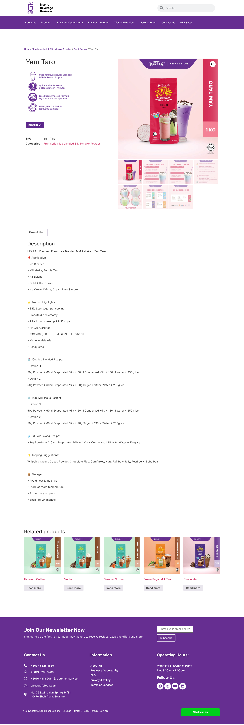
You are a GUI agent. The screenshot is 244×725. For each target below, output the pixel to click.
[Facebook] (160, 686)
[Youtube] (175, 686)
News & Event (148, 22)
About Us (30, 22)
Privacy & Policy (81, 711)
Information (101, 655)
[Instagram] (167, 686)
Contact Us (168, 22)
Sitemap (67, 711)
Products (46, 22)
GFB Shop (186, 22)
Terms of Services (99, 711)
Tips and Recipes (124, 22)
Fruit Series (80, 49)
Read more (34, 588)
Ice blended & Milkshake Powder (52, 49)
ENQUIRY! (34, 125)
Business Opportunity (70, 22)
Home (27, 49)
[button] (213, 64)
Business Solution (98, 22)
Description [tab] (36, 232)
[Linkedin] (182, 686)
